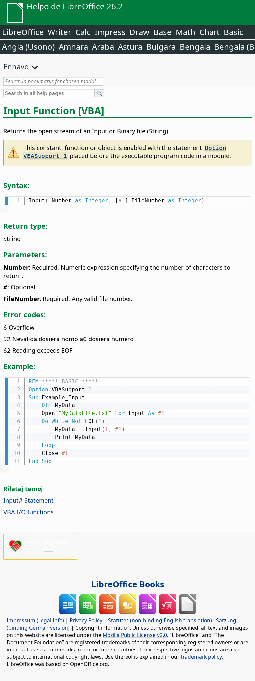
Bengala (195, 46)
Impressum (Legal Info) (35, 620)
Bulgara (161, 46)
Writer (59, 32)
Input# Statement (28, 500)
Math (185, 32)
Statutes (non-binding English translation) (160, 620)
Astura (130, 46)
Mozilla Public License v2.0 (135, 635)
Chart (209, 32)
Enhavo (16, 66)
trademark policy (201, 656)
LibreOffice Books (127, 583)
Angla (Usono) (28, 46)
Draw (139, 32)
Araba (103, 46)
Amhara (73, 46)
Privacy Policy (86, 620)
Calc (83, 32)
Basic (233, 32)
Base (162, 32)
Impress (110, 32)
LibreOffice (23, 32)
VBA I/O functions (28, 512)
